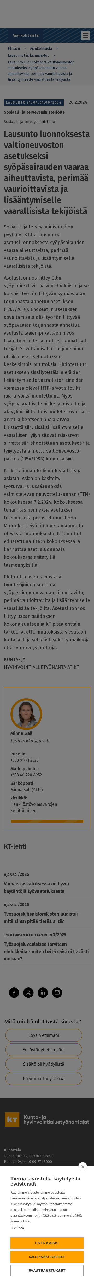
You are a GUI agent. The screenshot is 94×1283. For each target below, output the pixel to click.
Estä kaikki (47, 1243)
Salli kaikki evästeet (47, 1256)
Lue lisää (17, 1228)
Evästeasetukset (47, 1271)
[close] (82, 1166)
